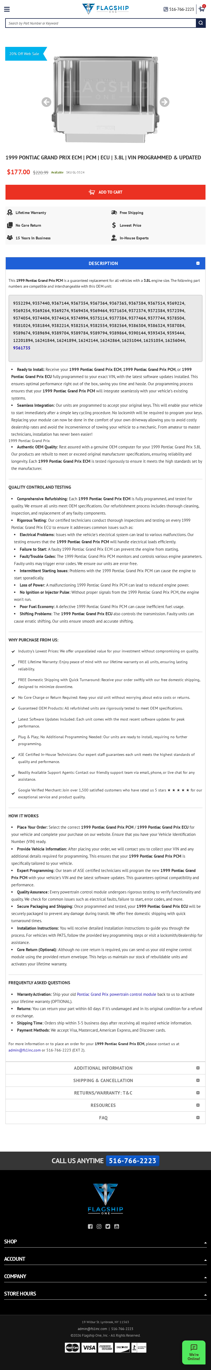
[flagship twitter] (109, 1227)
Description (103, 263)
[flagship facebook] (91, 1227)
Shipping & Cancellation (103, 1080)
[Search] (201, 23)
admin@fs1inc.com (25, 1050)
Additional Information (103, 1068)
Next (162, 99)
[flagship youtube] (117, 1227)
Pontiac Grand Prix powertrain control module (116, 994)
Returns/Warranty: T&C (103, 1093)
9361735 (21, 347)
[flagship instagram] (100, 1227)
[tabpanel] (105, 99)
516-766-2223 (181, 9)
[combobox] (101, 23)
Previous (44, 99)
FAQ (103, 1118)
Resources (103, 1105)
